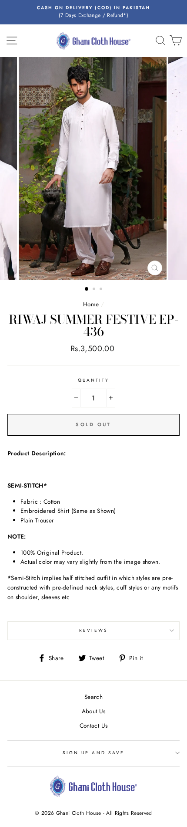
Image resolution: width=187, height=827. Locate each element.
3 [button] (102, 290)
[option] (93, 12)
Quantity (93, 380)
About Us (94, 711)
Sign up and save (93, 752)
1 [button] (87, 289)
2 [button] (95, 290)
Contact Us (93, 725)
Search (93, 696)
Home (91, 304)
